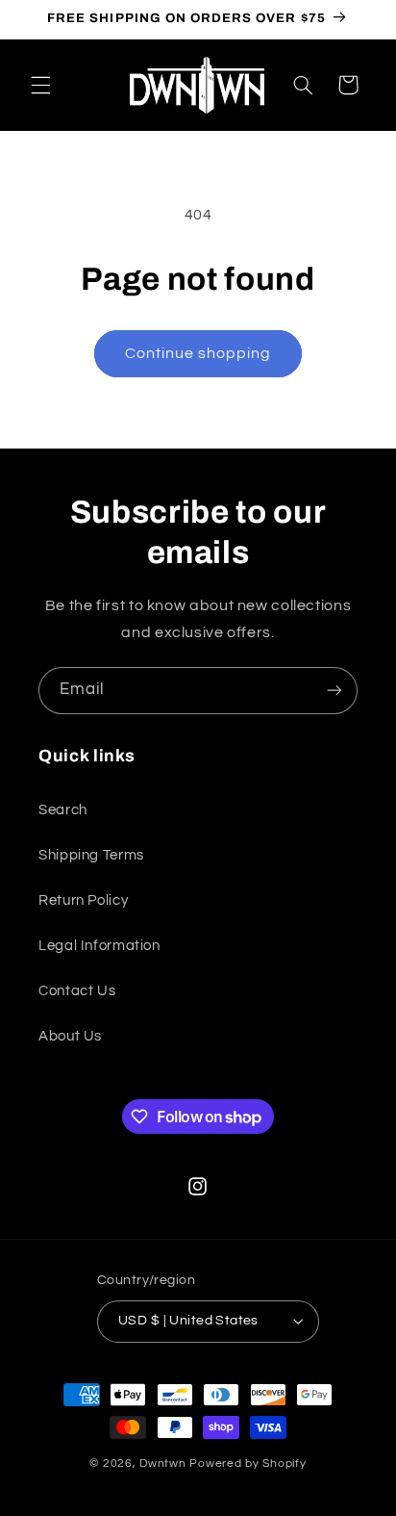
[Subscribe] (334, 690)
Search (62, 810)
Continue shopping (198, 353)
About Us (70, 1036)
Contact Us (76, 991)
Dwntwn (164, 1463)
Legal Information (99, 945)
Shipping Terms (91, 855)
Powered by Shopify (247, 1463)
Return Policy (83, 900)
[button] (40, 85)
